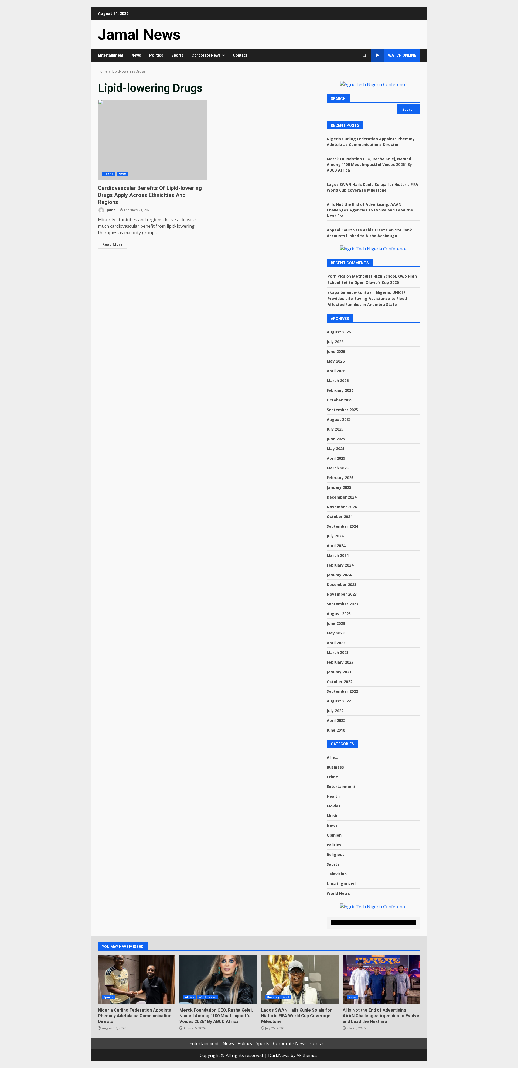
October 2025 (339, 399)
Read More (112, 244)
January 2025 (339, 487)
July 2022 (335, 710)
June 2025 (336, 438)
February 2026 (340, 390)
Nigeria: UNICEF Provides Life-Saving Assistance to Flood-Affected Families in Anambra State (368, 298)
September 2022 (342, 691)
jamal (111, 210)
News (136, 55)
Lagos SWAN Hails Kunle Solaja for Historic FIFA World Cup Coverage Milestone (300, 979)
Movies (333, 805)
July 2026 (335, 341)
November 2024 (342, 506)
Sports (177, 55)
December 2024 (341, 497)
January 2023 (339, 671)
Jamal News (139, 34)
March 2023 (338, 652)
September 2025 (342, 409)
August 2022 (339, 701)
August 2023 (339, 613)
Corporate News (206, 55)
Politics (156, 55)
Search (338, 99)
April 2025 (336, 458)
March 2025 (338, 467)
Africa (333, 757)
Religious (336, 854)
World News (338, 893)
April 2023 (336, 642)
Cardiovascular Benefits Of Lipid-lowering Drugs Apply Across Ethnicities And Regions (152, 140)
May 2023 (336, 633)
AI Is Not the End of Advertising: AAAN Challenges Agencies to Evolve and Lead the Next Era (370, 210)
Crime (332, 776)
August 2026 (339, 332)
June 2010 (336, 730)
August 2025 (339, 419)
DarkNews (278, 1055)
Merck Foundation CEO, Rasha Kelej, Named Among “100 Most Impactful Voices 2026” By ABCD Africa (369, 164)
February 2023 (340, 662)
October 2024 (339, 516)
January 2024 (339, 574)
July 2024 (335, 535)
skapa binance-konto (348, 292)
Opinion (334, 835)
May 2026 (336, 361)
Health (109, 174)
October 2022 (339, 681)
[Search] (364, 55)
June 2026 (336, 351)
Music (332, 815)
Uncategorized (341, 883)
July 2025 (335, 429)
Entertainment (110, 55)
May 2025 (336, 448)
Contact (240, 55)
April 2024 (336, 545)
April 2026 (336, 370)
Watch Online (402, 55)
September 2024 (342, 526)
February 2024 (340, 565)
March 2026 (338, 380)
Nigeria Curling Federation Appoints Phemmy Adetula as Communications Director (136, 979)
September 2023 (342, 603)
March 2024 (338, 555)
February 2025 (340, 477)
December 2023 (341, 584)
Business (335, 767)
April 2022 (336, 720)
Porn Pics (336, 276)
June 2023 (336, 623)
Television (337, 873)
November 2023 (342, 594)
